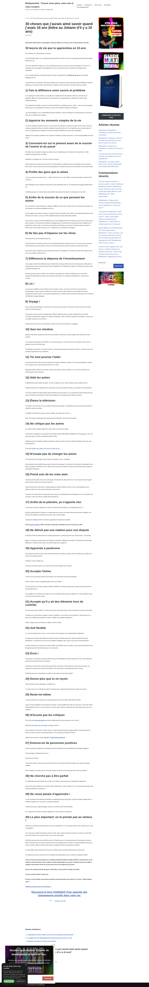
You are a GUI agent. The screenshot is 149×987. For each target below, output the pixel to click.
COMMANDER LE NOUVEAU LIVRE (111, 116)
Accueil (27, 18)
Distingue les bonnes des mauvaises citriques (39, 725)
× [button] (25, 965)
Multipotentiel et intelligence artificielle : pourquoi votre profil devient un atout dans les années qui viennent (111, 140)
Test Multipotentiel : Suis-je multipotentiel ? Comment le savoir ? (110, 205)
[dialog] (15, 974)
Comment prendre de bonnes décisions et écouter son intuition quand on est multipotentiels (111, 156)
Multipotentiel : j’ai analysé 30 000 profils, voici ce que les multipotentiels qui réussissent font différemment (110, 164)
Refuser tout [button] (21, 981)
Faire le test (97, 5)
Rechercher (102, 262)
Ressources (88, 5)
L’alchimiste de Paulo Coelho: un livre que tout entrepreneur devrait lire (50, 934)
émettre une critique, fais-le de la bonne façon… (46, 448)
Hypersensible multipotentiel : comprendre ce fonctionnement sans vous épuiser (110, 133)
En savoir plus (17, 978)
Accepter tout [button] (9, 981)
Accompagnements (83, 7)
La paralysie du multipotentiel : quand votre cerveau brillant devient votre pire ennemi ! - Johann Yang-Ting (110, 214)
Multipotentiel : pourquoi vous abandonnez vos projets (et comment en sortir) (111, 148)
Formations (107, 5)
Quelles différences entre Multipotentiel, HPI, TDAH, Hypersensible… (110, 194)
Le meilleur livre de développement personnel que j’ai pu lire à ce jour (49, 938)
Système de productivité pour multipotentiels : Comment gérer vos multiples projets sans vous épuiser (109, 221)
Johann (30, 35)
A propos (79, 5)
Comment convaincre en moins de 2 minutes (41, 941)
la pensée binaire (34, 524)
